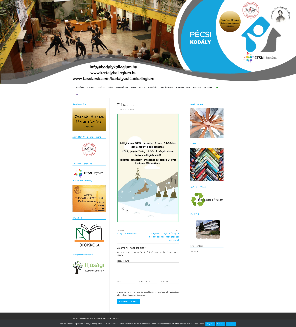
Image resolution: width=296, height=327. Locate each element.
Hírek (131, 109)
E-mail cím (144, 282)
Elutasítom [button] (220, 324)
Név (119, 282)
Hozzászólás (124, 261)
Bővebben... (231, 324)
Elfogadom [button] (210, 324)
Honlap (164, 282)
